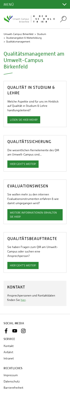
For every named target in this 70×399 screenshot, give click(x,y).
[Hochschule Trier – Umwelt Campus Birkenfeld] (30, 19)
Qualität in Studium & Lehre (31, 90)
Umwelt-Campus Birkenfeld (18, 34)
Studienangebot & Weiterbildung (24, 37)
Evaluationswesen (27, 186)
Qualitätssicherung (29, 141)
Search (63, 19)
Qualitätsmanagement (18, 41)
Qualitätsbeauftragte (32, 238)
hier (23, 300)
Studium (41, 34)
